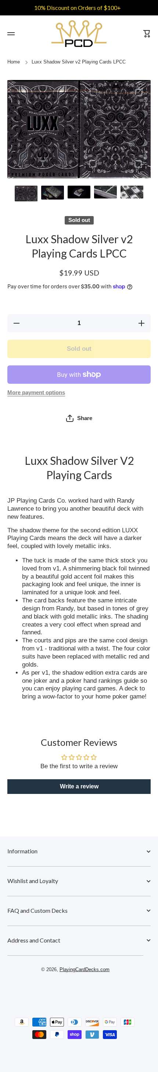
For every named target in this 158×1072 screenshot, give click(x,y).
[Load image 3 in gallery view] (79, 192)
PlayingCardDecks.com (84, 969)
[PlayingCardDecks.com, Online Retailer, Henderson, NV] (75, 990)
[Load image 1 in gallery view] (26, 193)
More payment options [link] (36, 392)
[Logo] (79, 33)
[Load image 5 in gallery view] (132, 192)
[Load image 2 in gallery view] (52, 193)
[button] (79, 418)
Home (13, 62)
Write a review (79, 786)
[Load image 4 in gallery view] (105, 192)
